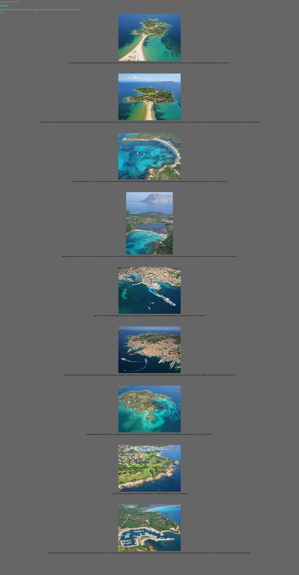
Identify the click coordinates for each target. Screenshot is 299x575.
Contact (17, 2)
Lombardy (36, 9)
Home (2, 2)
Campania (11, 9)
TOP (149, 564)
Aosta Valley (4, 9)
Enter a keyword (9, 2)
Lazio (26, 9)
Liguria (30, 9)
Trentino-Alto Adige (65, 9)
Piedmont (47, 9)
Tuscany (74, 9)
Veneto (79, 9)
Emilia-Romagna (19, 9)
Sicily (57, 9)
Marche (42, 9)
